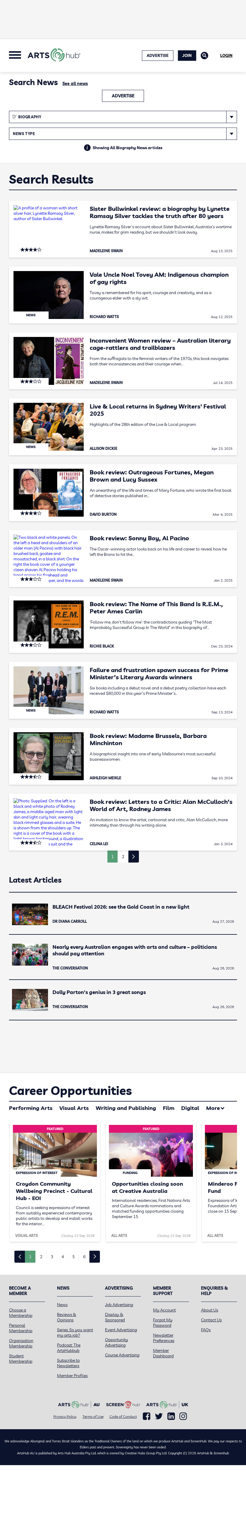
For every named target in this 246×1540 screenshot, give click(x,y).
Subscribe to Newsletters (68, 1363)
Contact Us (211, 1320)
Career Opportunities (70, 1090)
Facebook (146, 1416)
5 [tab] (73, 1256)
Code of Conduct (123, 1416)
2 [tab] (41, 1256)
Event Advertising (121, 1329)
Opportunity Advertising (116, 1342)
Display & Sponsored (115, 1317)
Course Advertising (122, 1355)
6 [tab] (84, 1256)
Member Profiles (72, 1375)
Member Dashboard (163, 1353)
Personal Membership (20, 1328)
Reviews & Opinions (66, 1317)
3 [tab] (52, 1256)
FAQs (206, 1329)
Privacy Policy (64, 1416)
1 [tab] (30, 1256)
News (62, 1304)
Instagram (183, 1416)
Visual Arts (74, 1108)
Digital (190, 1108)
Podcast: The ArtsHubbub (68, 1347)
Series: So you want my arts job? (75, 1332)
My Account (164, 1310)
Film (168, 1108)
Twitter (159, 1416)
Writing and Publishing (126, 1108)
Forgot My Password (162, 1322)
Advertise (123, 96)
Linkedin (171, 1416)
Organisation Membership (21, 1343)
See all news (75, 83)
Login (226, 55)
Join (187, 55)
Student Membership (20, 1358)
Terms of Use (93, 1416)
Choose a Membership (20, 1312)
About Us (209, 1310)
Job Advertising (119, 1304)
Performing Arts (30, 1108)
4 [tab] (63, 1256)
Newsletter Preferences (163, 1337)
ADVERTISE (158, 55)
